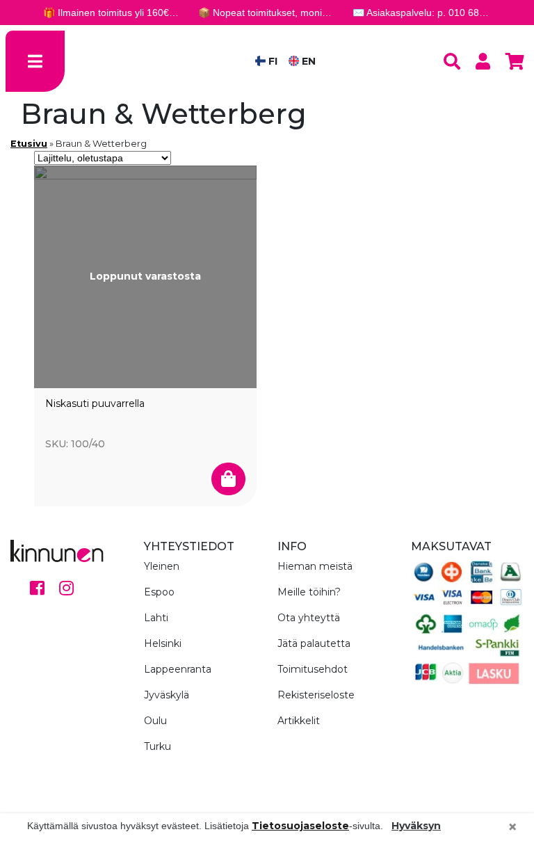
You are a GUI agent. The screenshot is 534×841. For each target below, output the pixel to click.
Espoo (159, 592)
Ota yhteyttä (308, 617)
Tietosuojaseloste (300, 825)
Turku (157, 746)
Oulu (155, 720)
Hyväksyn (416, 825)
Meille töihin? (309, 592)
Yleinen (161, 566)
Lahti (156, 617)
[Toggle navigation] (35, 61)
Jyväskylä (166, 695)
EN (307, 61)
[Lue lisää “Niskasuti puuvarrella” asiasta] (228, 479)
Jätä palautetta (313, 643)
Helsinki (162, 643)
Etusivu (28, 143)
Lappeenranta (177, 669)
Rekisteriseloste (316, 695)
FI (271, 61)
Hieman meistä (315, 566)
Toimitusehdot (312, 669)
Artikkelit (298, 720)
